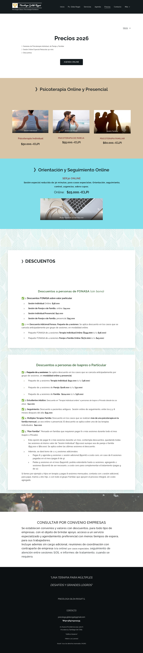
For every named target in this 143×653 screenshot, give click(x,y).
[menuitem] (63, 7)
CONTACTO (71, 610)
